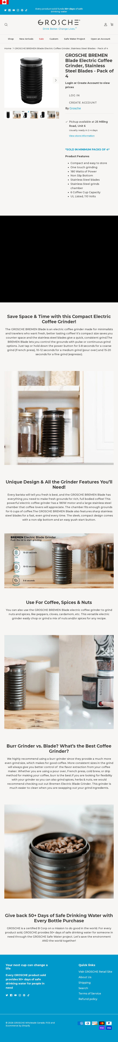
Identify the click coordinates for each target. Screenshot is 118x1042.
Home (7, 48)
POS (48, 1022)
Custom (54, 38)
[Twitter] (5, 10)
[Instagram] (18, 10)
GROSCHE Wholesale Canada (29, 1022)
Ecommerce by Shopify (18, 1025)
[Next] (56, 80)
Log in (74, 95)
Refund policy (88, 999)
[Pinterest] (22, 10)
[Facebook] (9, 10)
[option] (31, 80)
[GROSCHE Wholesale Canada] (59, 25)
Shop (11, 38)
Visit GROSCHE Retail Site (95, 971)
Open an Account (100, 38)
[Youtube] (14, 10)
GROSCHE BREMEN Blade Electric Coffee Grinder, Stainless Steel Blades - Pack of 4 (61, 48)
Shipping (85, 982)
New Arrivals (26, 38)
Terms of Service (90, 993)
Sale (41, 38)
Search (83, 988)
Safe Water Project (74, 38)
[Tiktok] (26, 10)
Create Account (83, 102)
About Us (85, 977)
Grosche (75, 108)
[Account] (105, 24)
